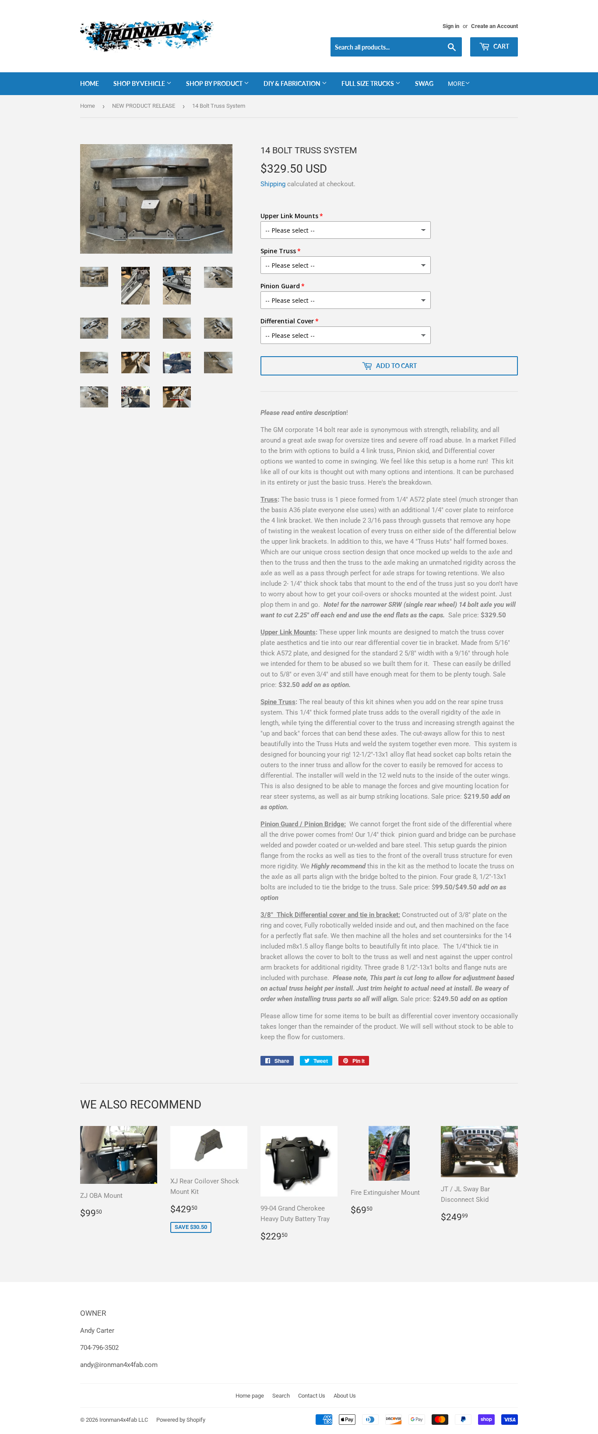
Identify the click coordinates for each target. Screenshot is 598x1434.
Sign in (451, 26)
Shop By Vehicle (139, 83)
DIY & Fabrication (293, 83)
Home (89, 83)
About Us (345, 1395)
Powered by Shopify (180, 1419)
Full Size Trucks (368, 83)
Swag (424, 83)
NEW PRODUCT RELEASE (143, 106)
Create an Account (494, 26)
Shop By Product (215, 83)
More (456, 83)
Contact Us (311, 1395)
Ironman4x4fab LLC (123, 1419)
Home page (250, 1395)
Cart (500, 46)
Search (281, 1395)
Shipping (272, 184)
